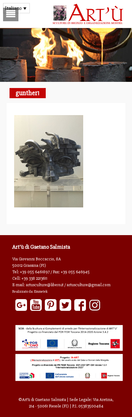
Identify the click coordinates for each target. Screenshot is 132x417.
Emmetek (41, 291)
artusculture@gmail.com (89, 284)
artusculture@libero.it (45, 284)
